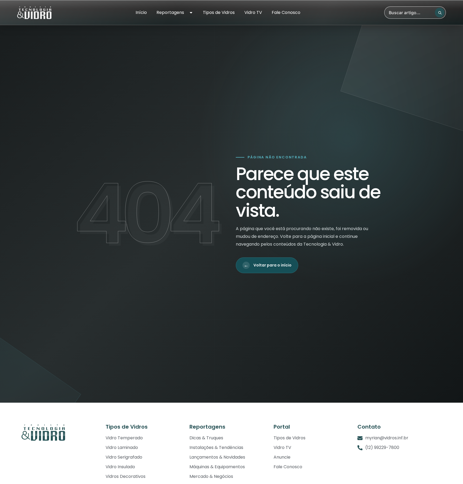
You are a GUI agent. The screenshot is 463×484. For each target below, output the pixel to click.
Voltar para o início (268, 265)
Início (141, 12)
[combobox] (415, 12)
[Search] (440, 12)
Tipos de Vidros (219, 12)
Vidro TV (253, 12)
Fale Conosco (286, 12)
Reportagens (170, 12)
